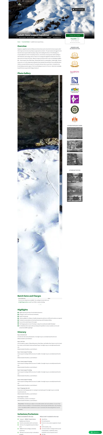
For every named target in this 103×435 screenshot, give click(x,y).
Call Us (19, 0)
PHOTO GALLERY (22, 37)
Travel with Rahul (26, 41)
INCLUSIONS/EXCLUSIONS (57, 37)
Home (19, 41)
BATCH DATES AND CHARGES (31, 37)
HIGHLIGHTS (40, 37)
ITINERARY (49, 37)
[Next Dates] (41, 304)
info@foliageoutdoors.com (29, 0)
